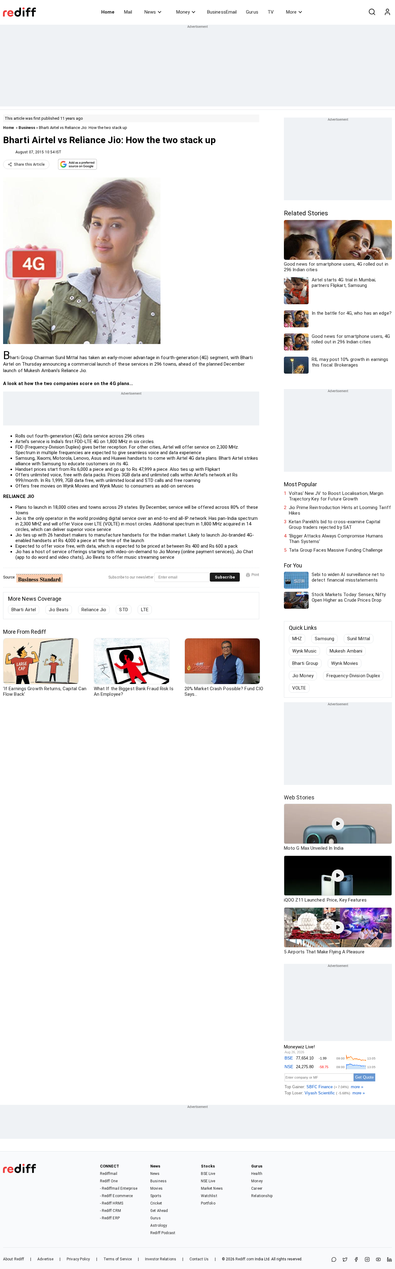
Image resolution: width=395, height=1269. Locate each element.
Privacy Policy (78, 1259)
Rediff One (109, 1181)
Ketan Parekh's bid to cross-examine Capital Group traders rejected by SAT (334, 524)
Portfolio (208, 1203)
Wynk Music (304, 651)
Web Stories (299, 797)
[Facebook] (356, 1260)
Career (256, 1188)
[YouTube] (378, 1260)
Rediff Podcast (162, 1233)
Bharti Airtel (23, 609)
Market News (212, 1188)
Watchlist (209, 1196)
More (291, 12)
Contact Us (199, 1259)
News (150, 12)
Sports (155, 1196)
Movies (156, 1188)
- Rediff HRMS (111, 1203)
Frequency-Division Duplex (353, 675)
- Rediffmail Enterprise (118, 1188)
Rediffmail (109, 1174)
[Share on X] (345, 1260)
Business (27, 127)
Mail (128, 12)
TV (271, 12)
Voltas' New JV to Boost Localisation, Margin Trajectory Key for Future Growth (336, 496)
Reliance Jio (93, 609)
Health (256, 1174)
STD (123, 609)
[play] (338, 824)
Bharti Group (305, 663)
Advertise (45, 1259)
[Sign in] (387, 12)
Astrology (158, 1225)
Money (183, 12)
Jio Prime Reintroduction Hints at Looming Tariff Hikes (340, 510)
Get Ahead (159, 1211)
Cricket (156, 1203)
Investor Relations (160, 1259)
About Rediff (13, 1259)
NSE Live (208, 1181)
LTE (144, 609)
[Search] (371, 12)
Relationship (261, 1196)
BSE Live (208, 1174)
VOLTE (299, 688)
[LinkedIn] (389, 1260)
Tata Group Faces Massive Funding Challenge (336, 550)
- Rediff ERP (110, 1218)
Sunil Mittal (358, 638)
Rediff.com (244, 1259)
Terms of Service (117, 1259)
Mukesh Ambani (346, 651)
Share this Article (29, 164)
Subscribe (225, 577)
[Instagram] (367, 1260)
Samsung (324, 638)
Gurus (252, 12)
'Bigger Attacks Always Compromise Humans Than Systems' (336, 538)
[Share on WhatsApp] (333, 1260)
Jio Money (303, 675)
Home (107, 12)
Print (255, 575)
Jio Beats (59, 609)
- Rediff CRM (110, 1211)
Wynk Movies (344, 663)
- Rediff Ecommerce (116, 1196)
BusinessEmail (222, 12)
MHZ (297, 638)
